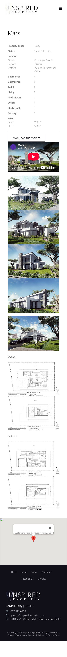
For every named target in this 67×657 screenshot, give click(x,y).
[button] (33, 539)
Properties (46, 572)
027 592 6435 (18, 611)
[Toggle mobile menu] (60, 8)
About (24, 572)
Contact (42, 578)
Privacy (11, 635)
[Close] (50, 528)
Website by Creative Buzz (48, 635)
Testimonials (28, 578)
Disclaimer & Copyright (26, 635)
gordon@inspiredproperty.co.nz (27, 615)
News (34, 572)
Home (14, 572)
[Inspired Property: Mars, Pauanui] (33, 176)
